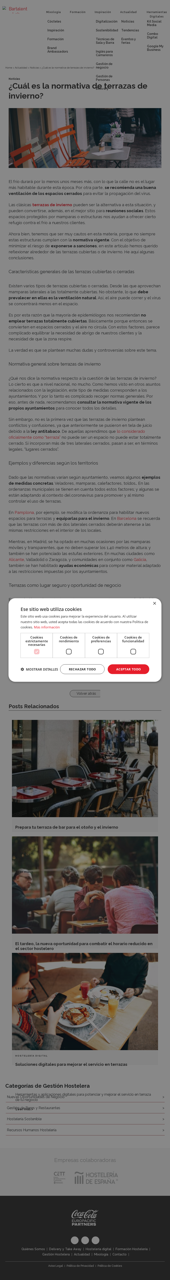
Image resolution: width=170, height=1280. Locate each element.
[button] (39, 669)
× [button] (154, 603)
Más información (47, 627)
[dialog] (84, 640)
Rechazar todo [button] (82, 669)
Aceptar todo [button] (128, 669)
